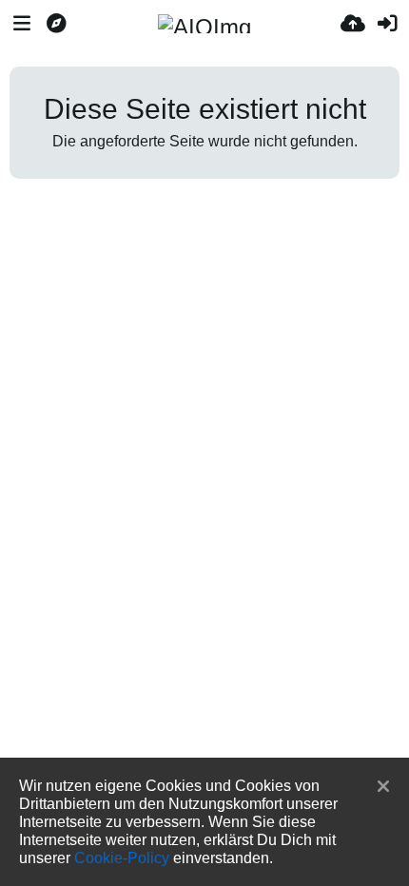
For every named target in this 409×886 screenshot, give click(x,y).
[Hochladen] (353, 24)
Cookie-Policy (121, 857)
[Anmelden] (387, 24)
